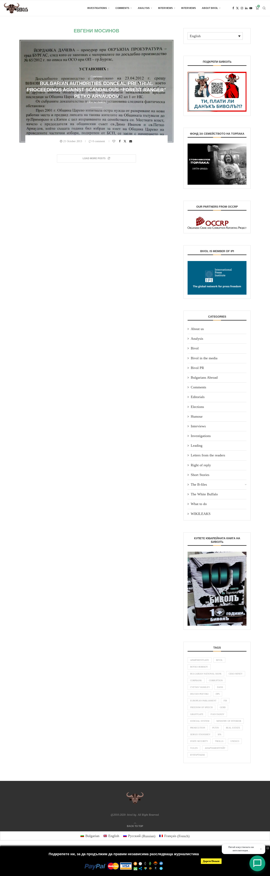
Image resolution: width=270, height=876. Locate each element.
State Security (199, 741)
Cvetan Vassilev (200, 687)
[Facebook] (233, 8)
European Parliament (203, 700)
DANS (220, 687)
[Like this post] (114, 141)
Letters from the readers (208, 455)
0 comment (99, 141)
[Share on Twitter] (125, 141)
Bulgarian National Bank (206, 674)
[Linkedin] (246, 8)
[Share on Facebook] (120, 141)
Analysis (144, 8)
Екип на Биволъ (96, 102)
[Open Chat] (257, 863)
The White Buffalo (204, 494)
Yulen (194, 748)
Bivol (195, 348)
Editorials (198, 397)
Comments (122, 8)
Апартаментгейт (215, 748)
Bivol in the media (204, 358)
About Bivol (210, 8)
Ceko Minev (236, 674)
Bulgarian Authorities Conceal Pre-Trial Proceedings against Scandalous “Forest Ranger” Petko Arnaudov (96, 90)
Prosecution (197, 728)
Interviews (165, 8)
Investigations (97, 8)
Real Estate (233, 728)
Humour (197, 416)
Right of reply (201, 465)
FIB (225, 700)
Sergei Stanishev (200, 734)
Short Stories (200, 475)
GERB (223, 707)
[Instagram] (242, 8)
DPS (218, 694)
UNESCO (234, 741)
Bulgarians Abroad (204, 377)
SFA (219, 734)
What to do (199, 504)
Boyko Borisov (199, 667)
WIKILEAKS (201, 514)
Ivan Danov (217, 714)
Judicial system (199, 721)
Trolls (219, 741)
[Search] (264, 8)
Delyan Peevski (199, 694)
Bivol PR (197, 368)
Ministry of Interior (228, 721)
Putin (215, 728)
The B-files (199, 484)
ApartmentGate (199, 660)
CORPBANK (196, 680)
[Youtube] (250, 8)
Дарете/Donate (211, 861)
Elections (197, 407)
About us (197, 329)
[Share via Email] (131, 141)
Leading (196, 445)
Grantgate (196, 714)
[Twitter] (237, 8)
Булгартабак (197, 755)
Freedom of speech (201, 707)
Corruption (216, 680)
